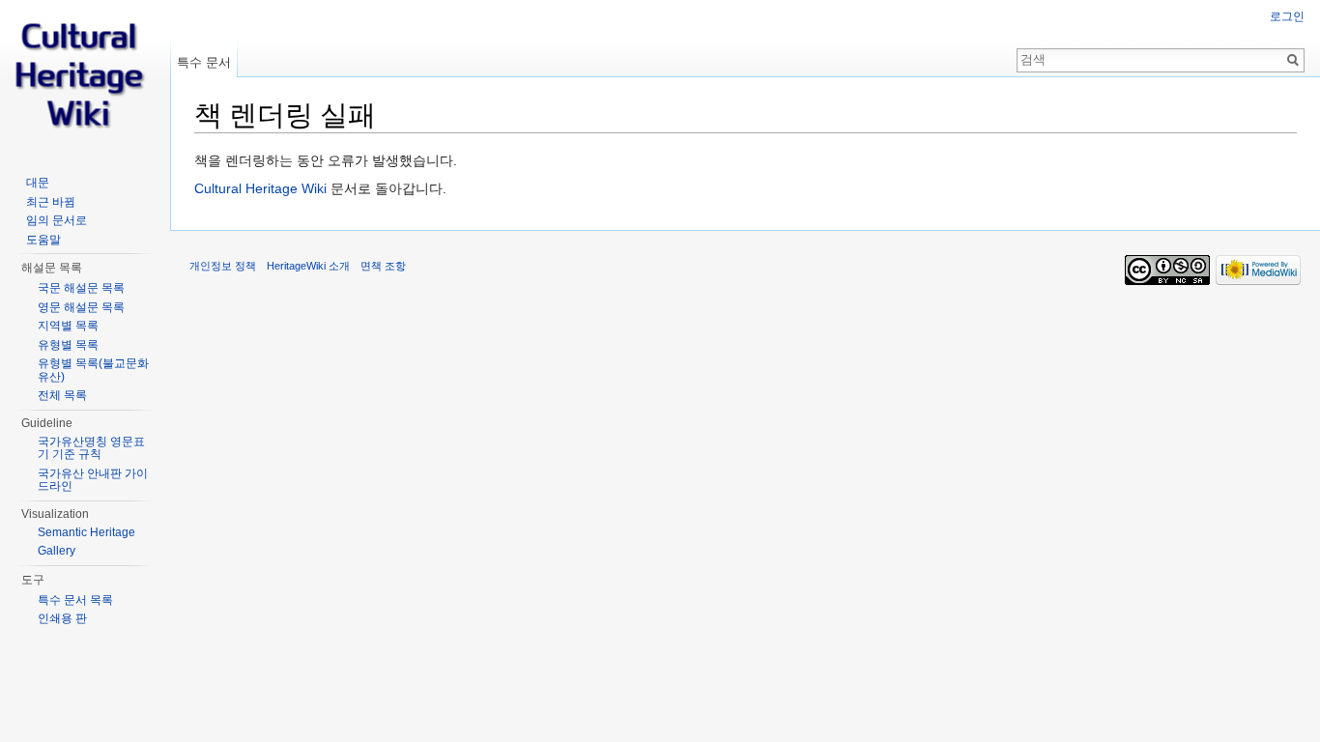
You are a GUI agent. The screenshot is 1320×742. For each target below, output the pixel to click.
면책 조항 (383, 265)
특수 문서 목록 (75, 600)
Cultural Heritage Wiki (260, 188)
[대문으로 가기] (85, 77)
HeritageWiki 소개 (308, 265)
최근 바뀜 (50, 202)
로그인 (1287, 16)
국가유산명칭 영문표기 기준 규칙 (91, 448)
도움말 (43, 239)
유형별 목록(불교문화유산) (93, 370)
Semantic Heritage (86, 532)
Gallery (56, 550)
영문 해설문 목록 (81, 307)
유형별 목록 (68, 345)
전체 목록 (62, 395)
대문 (37, 182)
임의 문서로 (56, 220)
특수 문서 (204, 62)
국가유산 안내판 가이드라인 (93, 480)
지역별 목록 (68, 325)
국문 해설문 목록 (81, 288)
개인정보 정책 (222, 265)
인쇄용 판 (62, 618)
